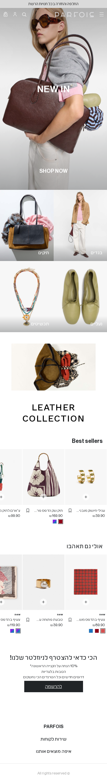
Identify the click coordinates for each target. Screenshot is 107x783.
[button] (70, 510)
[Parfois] (74, 14)
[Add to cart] (85, 497)
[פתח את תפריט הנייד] (101, 14)
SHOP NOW (53, 171)
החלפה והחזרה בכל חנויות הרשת (53, 4)
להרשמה (53, 686)
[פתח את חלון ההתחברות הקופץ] (15, 14)
